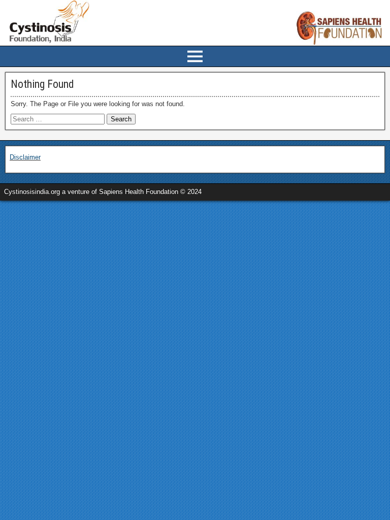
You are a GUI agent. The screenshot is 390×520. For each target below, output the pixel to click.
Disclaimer (25, 157)
